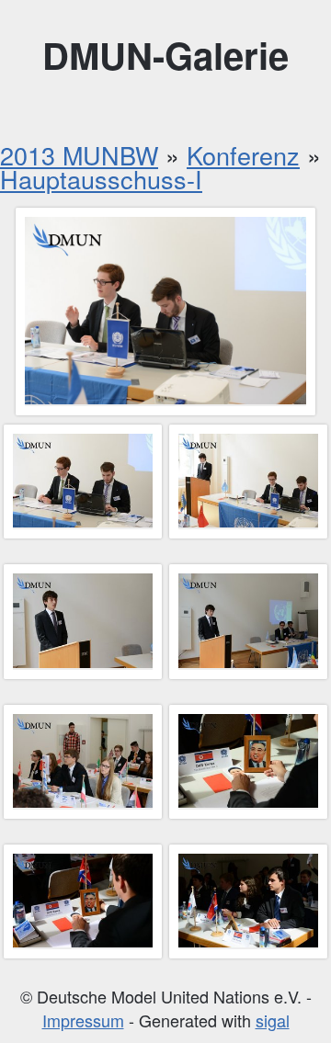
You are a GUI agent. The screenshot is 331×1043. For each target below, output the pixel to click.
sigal (273, 1020)
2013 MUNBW (79, 155)
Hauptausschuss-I (101, 179)
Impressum (83, 1020)
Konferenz (243, 155)
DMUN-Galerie (165, 54)
